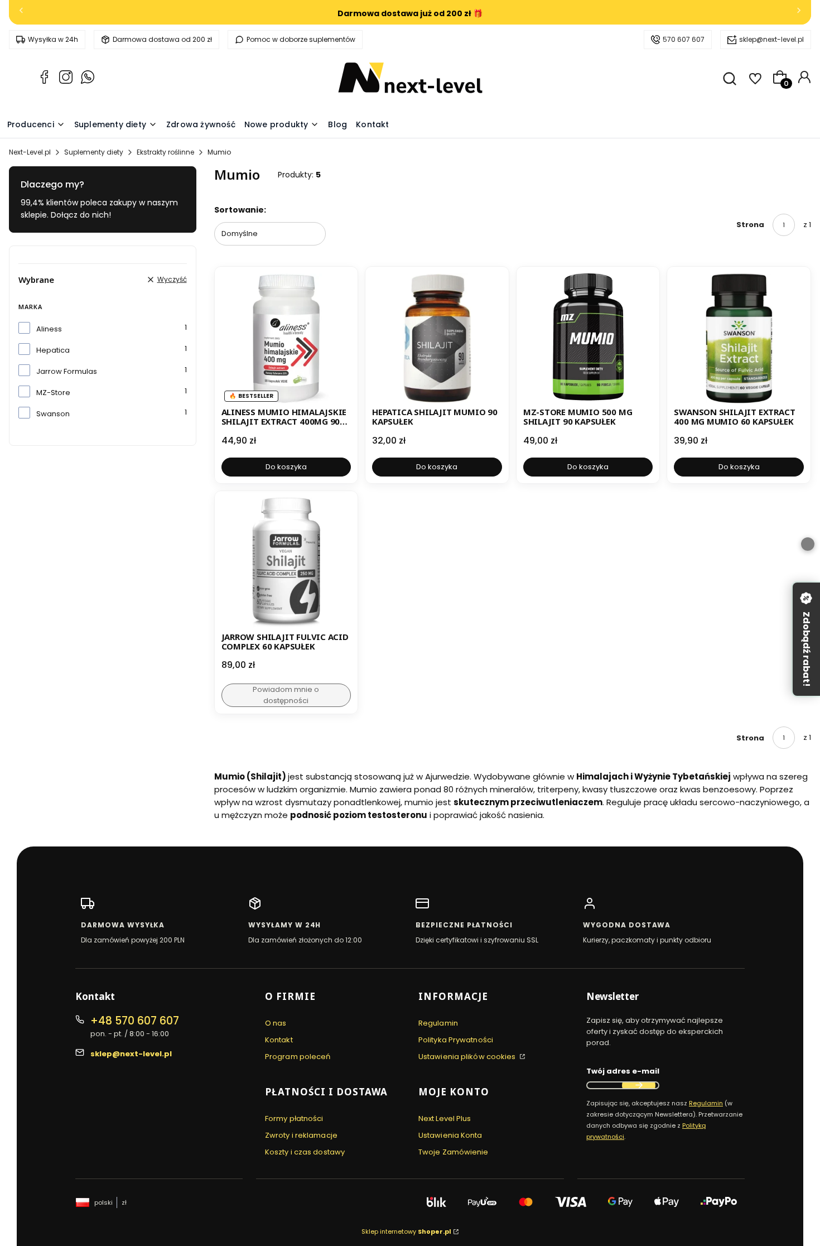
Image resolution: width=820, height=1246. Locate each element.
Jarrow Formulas (66, 371)
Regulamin (438, 1023)
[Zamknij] (807, 544)
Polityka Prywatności (455, 1040)
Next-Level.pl (30, 152)
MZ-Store (53, 392)
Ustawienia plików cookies (468, 1056)
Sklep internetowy (406, 1231)
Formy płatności (294, 1118)
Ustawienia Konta (450, 1135)
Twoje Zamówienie (453, 1152)
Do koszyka (286, 466)
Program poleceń (298, 1056)
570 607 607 (684, 39)
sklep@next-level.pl (771, 39)
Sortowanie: (240, 209)
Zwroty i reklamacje (301, 1135)
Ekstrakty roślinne (165, 152)
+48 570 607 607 (134, 1020)
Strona (750, 224)
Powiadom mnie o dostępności (286, 695)
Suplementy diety (93, 152)
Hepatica (53, 350)
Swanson (53, 413)
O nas (276, 1023)
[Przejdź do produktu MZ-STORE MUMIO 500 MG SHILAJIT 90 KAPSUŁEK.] (588, 338)
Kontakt (279, 1040)
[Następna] (799, 13)
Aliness (49, 329)
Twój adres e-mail (622, 1071)
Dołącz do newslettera (638, 1085)
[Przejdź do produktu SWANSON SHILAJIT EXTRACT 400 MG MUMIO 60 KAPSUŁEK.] (739, 338)
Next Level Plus (444, 1118)
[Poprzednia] (21, 13)
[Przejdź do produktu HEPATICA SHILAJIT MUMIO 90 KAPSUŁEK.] (437, 338)
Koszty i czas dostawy (305, 1152)
